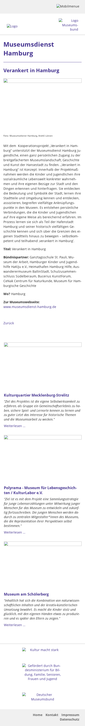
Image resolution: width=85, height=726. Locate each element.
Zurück (8, 323)
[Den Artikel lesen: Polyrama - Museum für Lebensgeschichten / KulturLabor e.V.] (43, 459)
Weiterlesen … (14, 426)
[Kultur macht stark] (42, 650)
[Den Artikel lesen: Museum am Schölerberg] (43, 565)
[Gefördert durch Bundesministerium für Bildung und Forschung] (42, 672)
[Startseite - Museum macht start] (12, 26)
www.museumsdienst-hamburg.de (29, 307)
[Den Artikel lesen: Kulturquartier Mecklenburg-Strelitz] (43, 366)
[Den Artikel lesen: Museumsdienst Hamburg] (42, 105)
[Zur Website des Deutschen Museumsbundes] (68, 25)
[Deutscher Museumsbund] (42, 697)
